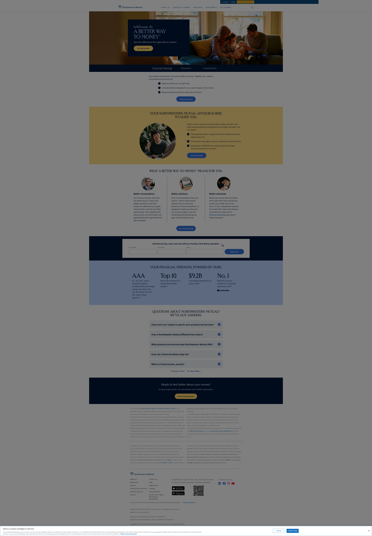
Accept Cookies (292, 530)
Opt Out (278, 530)
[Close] (369, 531)
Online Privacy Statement (128, 534)
